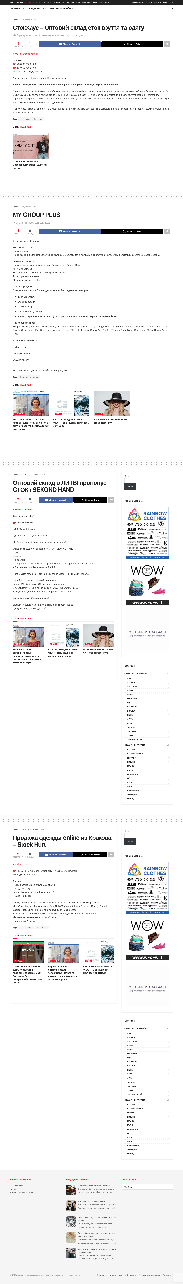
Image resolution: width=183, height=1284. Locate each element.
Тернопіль (132, 727)
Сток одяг (38, 119)
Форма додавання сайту (142, 2)
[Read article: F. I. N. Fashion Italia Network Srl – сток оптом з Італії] (112, 404)
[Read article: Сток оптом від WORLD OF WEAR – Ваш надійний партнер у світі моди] (71, 404)
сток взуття (25, 119)
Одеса (130, 702)
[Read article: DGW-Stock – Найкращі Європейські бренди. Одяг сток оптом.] (31, 146)
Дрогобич (132, 686)
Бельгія (131, 750)
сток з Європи (26, 927)
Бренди (13, 1188)
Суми (129, 723)
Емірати (131, 762)
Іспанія (131, 766)
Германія (19, 414)
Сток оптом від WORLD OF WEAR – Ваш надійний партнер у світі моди (71, 422)
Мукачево (132, 698)
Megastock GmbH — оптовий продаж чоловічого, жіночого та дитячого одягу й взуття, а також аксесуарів (30, 424)
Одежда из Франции (29, 377)
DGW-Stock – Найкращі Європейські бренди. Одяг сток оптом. (30, 165)
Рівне (130, 715)
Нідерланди (133, 790)
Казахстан (132, 774)
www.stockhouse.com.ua (25, 53)
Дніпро (130, 678)
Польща (131, 711)
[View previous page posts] (89, 440)
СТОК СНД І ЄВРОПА (33, 8)
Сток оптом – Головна (106, 1274)
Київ (129, 778)
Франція (131, 798)
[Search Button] (172, 8)
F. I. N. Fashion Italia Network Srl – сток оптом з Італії (111, 421)
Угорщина (132, 794)
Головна (15, 8)
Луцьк (130, 690)
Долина (131, 682)
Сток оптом (29, 2)
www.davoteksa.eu (22, 509)
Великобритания (135, 753)
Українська (167, 2)
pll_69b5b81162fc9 (29, 206)
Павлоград (132, 706)
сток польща (42, 927)
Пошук (127, 476)
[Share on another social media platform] (167, 44)
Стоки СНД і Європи (127, 1274)
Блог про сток (16, 1185)
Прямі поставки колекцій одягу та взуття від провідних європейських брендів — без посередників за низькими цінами (27, 974)
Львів (130, 694)
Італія (99, 414)
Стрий (130, 719)
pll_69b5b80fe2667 (29, 19)
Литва (58, 414)
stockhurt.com (20, 864)
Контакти (157, 2)
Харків (130, 735)
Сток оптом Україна (60, 8)
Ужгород (131, 731)
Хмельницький (134, 739)
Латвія (130, 782)
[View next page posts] (94, 440)
